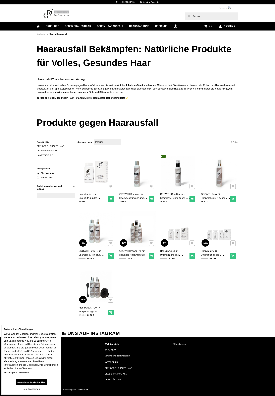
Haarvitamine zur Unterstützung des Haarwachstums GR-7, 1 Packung (91, 200)
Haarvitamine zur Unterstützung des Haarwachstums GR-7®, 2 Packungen (173, 257)
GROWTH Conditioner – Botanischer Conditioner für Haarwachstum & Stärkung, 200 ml (174, 200)
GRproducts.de (179, 344)
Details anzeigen (31, 389)
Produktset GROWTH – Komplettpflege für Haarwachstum (90, 311)
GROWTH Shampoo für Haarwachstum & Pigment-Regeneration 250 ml (133, 198)
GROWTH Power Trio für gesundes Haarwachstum (132, 253)
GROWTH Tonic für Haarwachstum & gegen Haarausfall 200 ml (213, 198)
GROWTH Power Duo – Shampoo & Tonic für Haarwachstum (91, 255)
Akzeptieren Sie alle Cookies (31, 382)
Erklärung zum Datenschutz (75, 390)
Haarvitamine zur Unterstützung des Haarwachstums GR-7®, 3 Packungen (214, 257)
